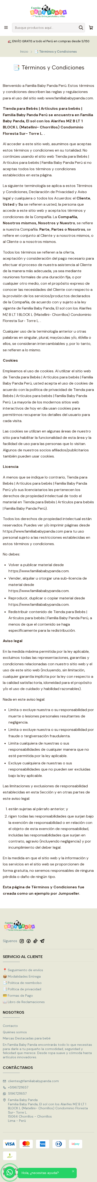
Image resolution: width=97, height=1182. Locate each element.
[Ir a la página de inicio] (48, 11)
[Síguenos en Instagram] (21, 941)
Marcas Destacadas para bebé (27, 1038)
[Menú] (6, 27)
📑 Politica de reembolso (22, 983)
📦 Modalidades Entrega (22, 976)
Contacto (10, 1026)
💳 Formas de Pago (18, 995)
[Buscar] (81, 27)
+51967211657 (18, 1087)
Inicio (24, 51)
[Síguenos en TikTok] (35, 941)
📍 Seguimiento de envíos (23, 970)
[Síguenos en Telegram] (42, 941)
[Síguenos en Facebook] (28, 941)
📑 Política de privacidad (22, 989)
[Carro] (91, 28)
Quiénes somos (15, 1032)
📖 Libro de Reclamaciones (24, 1002)
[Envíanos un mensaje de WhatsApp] (10, 1172)
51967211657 (17, 1093)
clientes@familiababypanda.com (33, 1081)
